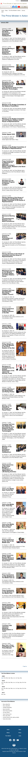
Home (2, 10)
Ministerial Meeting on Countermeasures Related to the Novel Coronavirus (8, 218)
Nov (25, 682)
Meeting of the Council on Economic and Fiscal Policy (7, 408)
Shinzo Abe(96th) (6, 705)
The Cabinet (8, 735)
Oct (23, 682)
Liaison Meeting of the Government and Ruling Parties (8, 390)
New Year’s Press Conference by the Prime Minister (8, 646)
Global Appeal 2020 (8, 134)
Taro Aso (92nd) (6, 712)
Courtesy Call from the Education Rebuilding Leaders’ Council (8, 292)
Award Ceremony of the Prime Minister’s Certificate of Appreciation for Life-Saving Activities (9, 468)
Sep (21, 678)
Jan (2, 682)
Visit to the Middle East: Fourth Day (8, 489)
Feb (4, 678)
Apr (9, 678)
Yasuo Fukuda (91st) (7, 714)
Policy (19, 732)
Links (20, 735)
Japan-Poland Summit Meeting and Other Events (8, 326)
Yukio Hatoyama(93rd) (7, 710)
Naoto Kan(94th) (6, 709)
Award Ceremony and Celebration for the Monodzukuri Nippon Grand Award (8, 607)
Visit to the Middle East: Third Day (8, 505)
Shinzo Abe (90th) (6, 715)
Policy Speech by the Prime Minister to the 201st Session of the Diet (8, 346)
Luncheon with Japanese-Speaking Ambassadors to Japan (7, 628)
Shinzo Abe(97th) (6, 704)
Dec (3, 683)
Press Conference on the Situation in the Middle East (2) (8, 576)
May (12, 678)
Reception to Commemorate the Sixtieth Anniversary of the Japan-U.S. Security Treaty (8, 369)
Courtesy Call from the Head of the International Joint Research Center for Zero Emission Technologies (8, 427)
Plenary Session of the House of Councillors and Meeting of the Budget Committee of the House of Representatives (13, 199)
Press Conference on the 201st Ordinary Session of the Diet (8, 311)
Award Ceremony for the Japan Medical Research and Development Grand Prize (8, 558)
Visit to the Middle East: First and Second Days (8, 525)
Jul (16, 678)
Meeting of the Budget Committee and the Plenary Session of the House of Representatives (13, 120)
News (6, 10)
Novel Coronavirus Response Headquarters (8, 68)
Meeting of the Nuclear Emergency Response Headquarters (7, 449)
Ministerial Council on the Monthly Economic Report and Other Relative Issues (8, 273)
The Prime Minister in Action (14, 10)
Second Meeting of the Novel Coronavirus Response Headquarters (8, 51)
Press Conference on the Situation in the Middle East (8, 591)
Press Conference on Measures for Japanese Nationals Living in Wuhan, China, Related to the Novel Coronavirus (13, 164)
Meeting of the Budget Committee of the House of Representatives (14, 147)
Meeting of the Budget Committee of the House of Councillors (14, 105)
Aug (18, 678)
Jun (14, 678)
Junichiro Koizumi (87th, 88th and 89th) (11, 717)
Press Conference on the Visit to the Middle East (8, 541)
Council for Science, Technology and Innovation (7, 237)
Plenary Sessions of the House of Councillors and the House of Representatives (13, 255)
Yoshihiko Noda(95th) (7, 707)
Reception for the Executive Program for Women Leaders (8, 183)
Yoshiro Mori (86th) (7, 719)
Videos (8, 732)
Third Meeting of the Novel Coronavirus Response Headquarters (7, 33)
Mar (7, 678)
